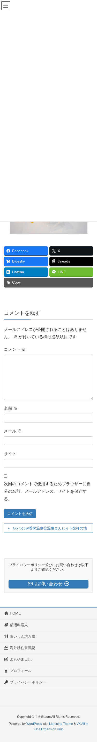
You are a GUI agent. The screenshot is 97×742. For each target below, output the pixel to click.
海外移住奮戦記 (22, 648)
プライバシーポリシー (28, 682)
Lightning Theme (61, 724)
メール (12, 431)
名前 (10, 408)
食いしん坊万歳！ (24, 636)
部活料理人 (19, 625)
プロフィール (21, 671)
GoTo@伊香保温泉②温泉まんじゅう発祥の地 (50, 528)
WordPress (34, 724)
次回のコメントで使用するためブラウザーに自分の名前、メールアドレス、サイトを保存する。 (47, 491)
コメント (15, 349)
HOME (15, 613)
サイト (10, 453)
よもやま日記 (21, 659)
